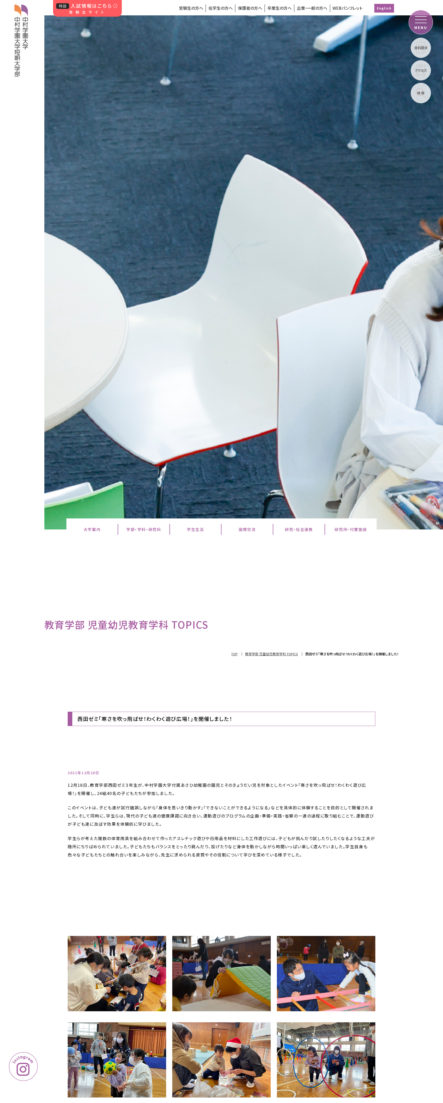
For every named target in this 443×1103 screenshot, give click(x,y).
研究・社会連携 (299, 529)
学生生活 (195, 529)
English (384, 8)
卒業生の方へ (279, 8)
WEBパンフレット (348, 8)
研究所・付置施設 (351, 529)
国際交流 (247, 529)
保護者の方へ (250, 8)
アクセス (421, 70)
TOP (234, 653)
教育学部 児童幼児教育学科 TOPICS (271, 653)
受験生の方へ (191, 8)
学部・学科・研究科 (143, 529)
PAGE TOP (412, 1021)
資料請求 (421, 47)
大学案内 (92, 529)
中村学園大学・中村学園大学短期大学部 (21, 38)
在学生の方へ (220, 8)
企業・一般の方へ (312, 8)
